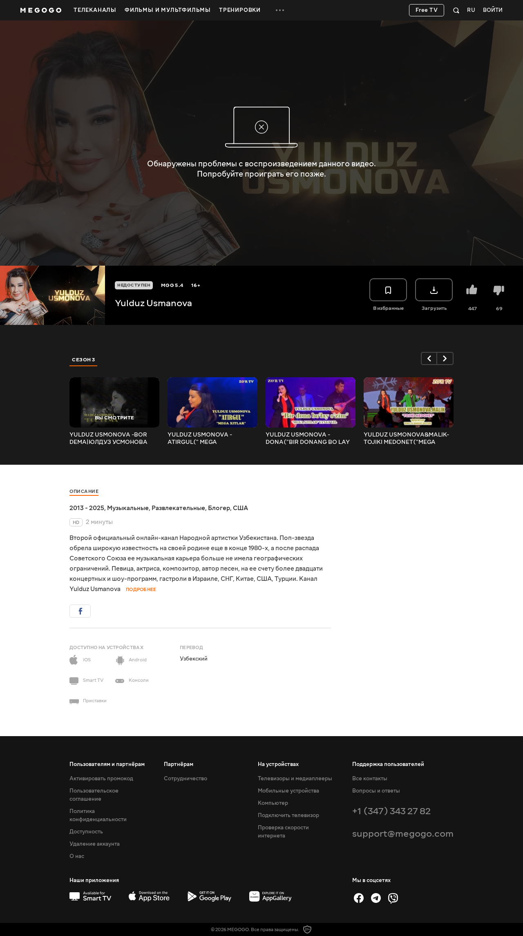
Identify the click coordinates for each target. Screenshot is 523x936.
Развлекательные (178, 508)
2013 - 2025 (86, 508)
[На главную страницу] (40, 10)
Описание (83, 491)
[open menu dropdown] (280, 10)
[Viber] (393, 898)
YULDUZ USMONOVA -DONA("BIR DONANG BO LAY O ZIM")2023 (308, 438)
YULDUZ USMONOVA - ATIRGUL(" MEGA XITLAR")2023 (200, 438)
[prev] (429, 358)
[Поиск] (456, 10)
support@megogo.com (403, 833)
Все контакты (369, 778)
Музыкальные (128, 508)
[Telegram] (375, 898)
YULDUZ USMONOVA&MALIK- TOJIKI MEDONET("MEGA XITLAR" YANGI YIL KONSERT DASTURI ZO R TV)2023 (406, 438)
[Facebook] (358, 898)
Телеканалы (95, 10)
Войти (493, 10)
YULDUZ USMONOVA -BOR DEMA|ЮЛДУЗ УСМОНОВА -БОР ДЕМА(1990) (108, 438)
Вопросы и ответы (376, 791)
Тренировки (240, 10)
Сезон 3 (83, 359)
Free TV (427, 10)
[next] (445, 358)
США (240, 508)
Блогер (219, 508)
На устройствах (278, 764)
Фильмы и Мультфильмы (168, 10)
